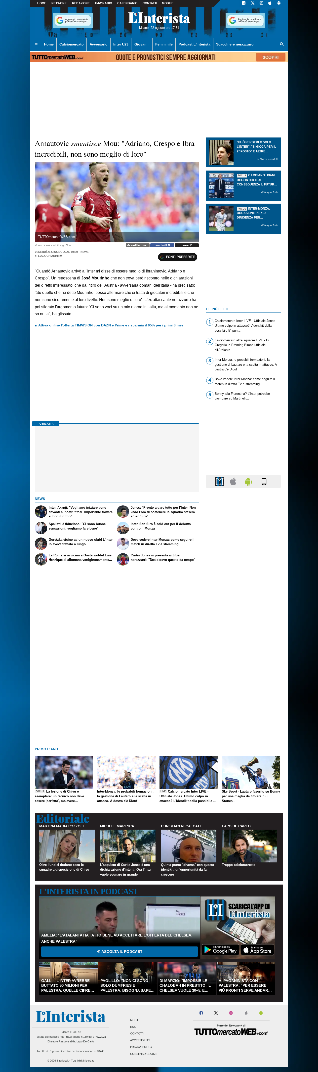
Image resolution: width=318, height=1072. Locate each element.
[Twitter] (252, 3)
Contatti (137, 1033)
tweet (186, 245)
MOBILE (167, 3)
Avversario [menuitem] (99, 44)
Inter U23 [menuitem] (120, 44)
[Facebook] (243, 3)
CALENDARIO (127, 3)
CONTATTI (150, 3)
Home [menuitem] (49, 44)
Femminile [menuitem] (164, 44)
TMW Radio (103, 3)
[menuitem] (36, 44)
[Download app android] (278, 3)
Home (41, 3)
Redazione (81, 3)
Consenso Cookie (143, 1053)
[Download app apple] (270, 3)
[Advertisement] (243, 684)
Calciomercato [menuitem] (71, 44)
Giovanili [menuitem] (142, 44)
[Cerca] (282, 44)
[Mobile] (264, 481)
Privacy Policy (141, 1047)
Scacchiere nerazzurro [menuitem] (235, 44)
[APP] (220, 481)
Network (59, 3)
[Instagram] (261, 3)
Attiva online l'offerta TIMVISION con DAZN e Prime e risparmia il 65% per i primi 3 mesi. (112, 325)
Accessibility (140, 1040)
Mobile (135, 1020)
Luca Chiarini (48, 255)
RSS (133, 1026)
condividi (161, 245)
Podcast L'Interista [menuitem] (194, 44)
